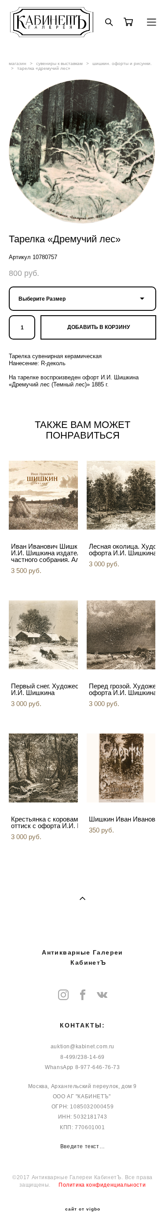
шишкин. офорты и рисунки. (122, 63)
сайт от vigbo (82, 1209)
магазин (17, 63)
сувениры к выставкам (59, 63)
